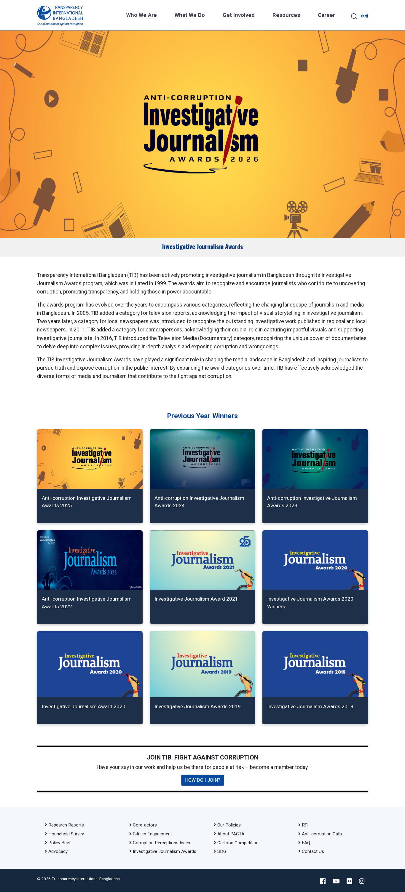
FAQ (306, 842)
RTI (305, 825)
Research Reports (66, 825)
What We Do (190, 15)
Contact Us (313, 851)
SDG (221, 851)
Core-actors (145, 825)
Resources (286, 15)
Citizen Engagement (152, 834)
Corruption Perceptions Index (161, 842)
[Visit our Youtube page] (336, 881)
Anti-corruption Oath (322, 834)
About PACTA (230, 834)
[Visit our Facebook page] (323, 881)
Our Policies (229, 825)
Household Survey (66, 834)
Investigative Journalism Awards (164, 851)
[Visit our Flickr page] (349, 881)
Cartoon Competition (238, 842)
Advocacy (58, 851)
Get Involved (239, 15)
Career (326, 15)
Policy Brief (59, 842)
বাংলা (364, 16)
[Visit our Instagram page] (361, 881)
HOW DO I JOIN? (202, 780)
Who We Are (141, 15)
